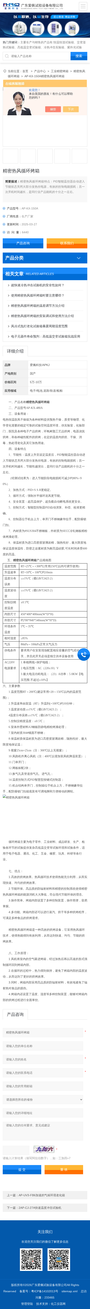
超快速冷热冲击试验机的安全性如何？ (37, 285)
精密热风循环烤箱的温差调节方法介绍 (37, 305)
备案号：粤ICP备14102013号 (38, 1291)
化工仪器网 (58, 1303)
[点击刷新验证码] (43, 1149)
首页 (25, 71)
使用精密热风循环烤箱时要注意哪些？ (37, 295)
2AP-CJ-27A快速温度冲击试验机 (40, 1207)
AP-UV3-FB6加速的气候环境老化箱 (42, 1195)
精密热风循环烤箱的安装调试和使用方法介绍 (42, 316)
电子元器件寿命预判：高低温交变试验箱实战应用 (45, 336)
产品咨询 (23, 243)
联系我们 (67, 243)
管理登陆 (27, 1303)
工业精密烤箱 (59, 71)
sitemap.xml (69, 1291)
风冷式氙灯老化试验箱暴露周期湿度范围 (39, 326)
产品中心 (40, 71)
